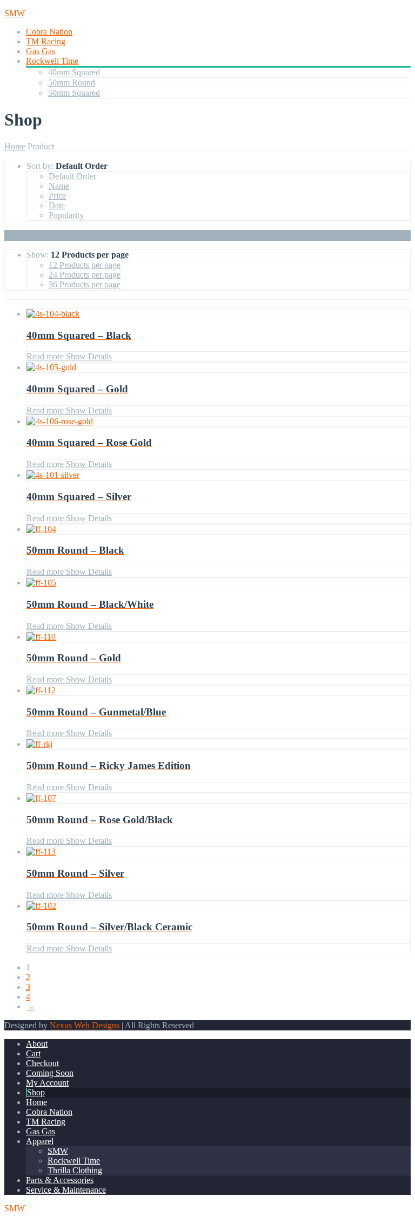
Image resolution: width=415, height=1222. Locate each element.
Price (57, 195)
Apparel (39, 1141)
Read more (45, 356)
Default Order (72, 176)
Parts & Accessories (59, 1180)
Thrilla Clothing (75, 1170)
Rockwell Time (52, 60)
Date (57, 205)
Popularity (66, 215)
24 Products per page (85, 274)
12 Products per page (85, 265)
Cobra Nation (49, 31)
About (37, 1043)
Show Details (88, 356)
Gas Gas (40, 51)
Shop (36, 1092)
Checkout (42, 1063)
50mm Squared (74, 92)
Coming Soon (49, 1073)
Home (14, 146)
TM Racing (45, 41)
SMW (58, 1150)
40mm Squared (74, 72)
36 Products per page (85, 284)
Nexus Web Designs (84, 1025)
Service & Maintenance (66, 1189)
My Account (47, 1082)
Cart (33, 1053)
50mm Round (71, 82)
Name (59, 185)
